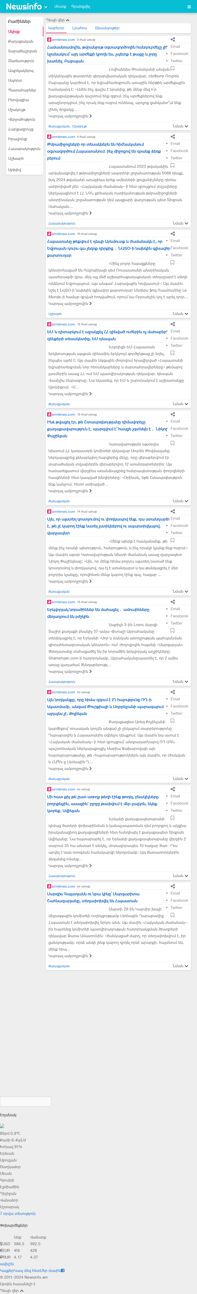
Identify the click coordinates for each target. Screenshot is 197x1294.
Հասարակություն (24, 148)
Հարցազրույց (20, 129)
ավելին (7, 1264)
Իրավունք (17, 139)
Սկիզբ (14, 31)
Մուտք (60, 6)
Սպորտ (15, 80)
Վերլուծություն (21, 119)
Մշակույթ (16, 109)
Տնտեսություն (21, 60)
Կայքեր (7, 1270)
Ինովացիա (18, 100)
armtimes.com (63, 39)
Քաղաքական (20, 41)
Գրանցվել (80, 6)
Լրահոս (79, 28)
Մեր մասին (50, 1270)
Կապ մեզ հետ (27, 1270)
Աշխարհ (16, 158)
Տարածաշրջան (22, 51)
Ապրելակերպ (21, 70)
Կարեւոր (56, 28)
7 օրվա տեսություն (18, 1213)
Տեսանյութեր (107, 28)
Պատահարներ (22, 90)
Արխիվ (14, 169)
